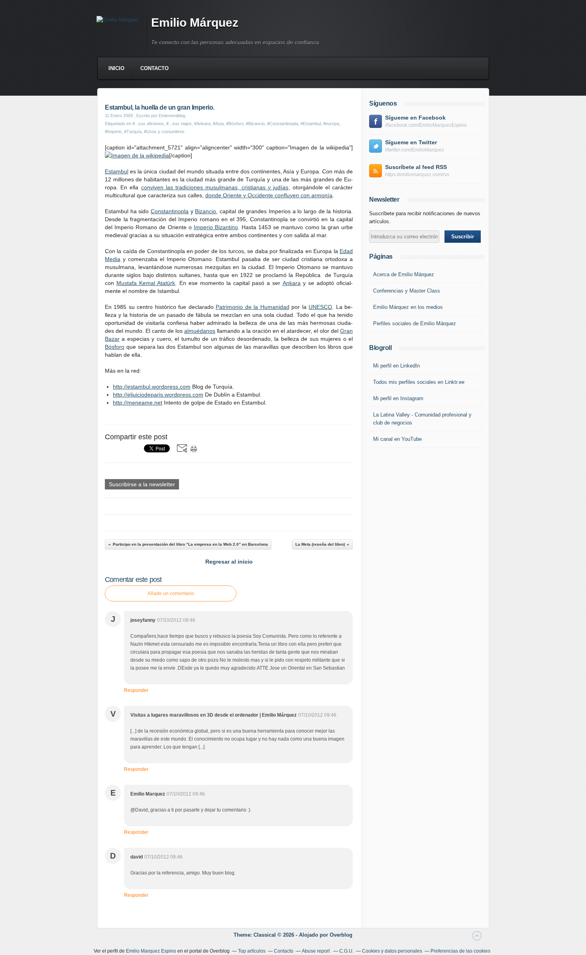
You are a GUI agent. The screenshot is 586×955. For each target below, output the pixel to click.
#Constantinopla (282, 123)
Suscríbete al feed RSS (416, 167)
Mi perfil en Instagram (398, 398)
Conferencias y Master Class (406, 291)
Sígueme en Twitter (411, 142)
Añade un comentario (170, 593)
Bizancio (205, 211)
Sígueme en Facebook (415, 117)
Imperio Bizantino (216, 227)
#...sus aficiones (148, 123)
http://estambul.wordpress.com (152, 386)
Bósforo (114, 347)
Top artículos (251, 951)
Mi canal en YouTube (397, 439)
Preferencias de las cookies (460, 951)
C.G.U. (346, 951)
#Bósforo (235, 123)
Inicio (116, 68)
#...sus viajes (179, 123)
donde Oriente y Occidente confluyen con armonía (268, 195)
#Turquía (133, 131)
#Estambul (311, 123)
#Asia (218, 123)
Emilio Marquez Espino (151, 951)
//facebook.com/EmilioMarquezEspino (426, 125)
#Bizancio (255, 123)
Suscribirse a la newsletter (142, 484)
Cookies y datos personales (392, 951)
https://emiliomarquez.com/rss (417, 174)
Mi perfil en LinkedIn (396, 366)
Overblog (341, 935)
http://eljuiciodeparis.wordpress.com (158, 394)
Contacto (154, 68)
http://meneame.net (137, 402)
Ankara (292, 283)
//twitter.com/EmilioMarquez (414, 150)
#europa (331, 123)
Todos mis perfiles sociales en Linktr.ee (418, 382)
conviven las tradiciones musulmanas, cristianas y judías (215, 187)
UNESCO (320, 307)
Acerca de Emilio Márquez (403, 274)
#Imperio (113, 131)
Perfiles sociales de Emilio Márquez (414, 323)
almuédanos (199, 331)
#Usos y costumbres (164, 131)
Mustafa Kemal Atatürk (145, 283)
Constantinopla (170, 211)
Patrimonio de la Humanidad (252, 307)
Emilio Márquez (194, 22)
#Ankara (202, 123)
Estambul (116, 171)
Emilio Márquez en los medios (408, 307)
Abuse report (316, 951)
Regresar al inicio (229, 561)
